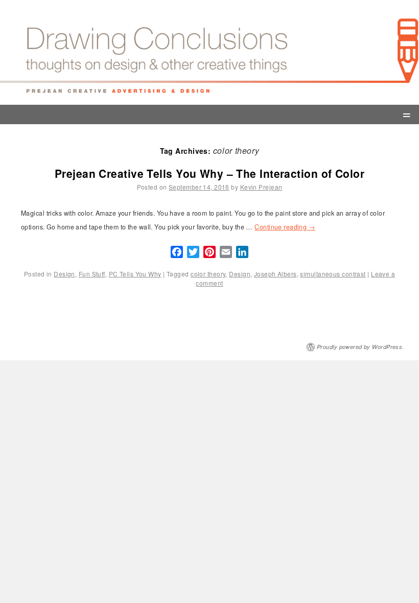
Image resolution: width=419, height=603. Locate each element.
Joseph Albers (275, 273)
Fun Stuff (92, 273)
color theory (208, 273)
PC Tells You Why (135, 273)
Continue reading (284, 226)
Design (64, 273)
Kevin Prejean (261, 186)
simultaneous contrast (332, 273)
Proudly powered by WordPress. (360, 347)
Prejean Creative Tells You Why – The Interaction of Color (209, 173)
